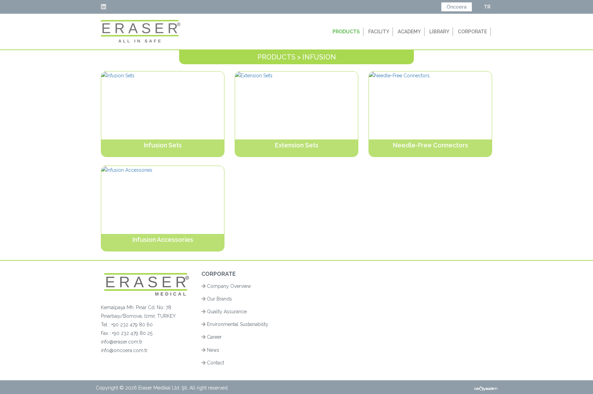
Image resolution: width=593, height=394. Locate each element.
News (212, 350)
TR (487, 7)
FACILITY (378, 31)
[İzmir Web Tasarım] (485, 388)
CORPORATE (472, 31)
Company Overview (228, 286)
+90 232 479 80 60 (132, 324)
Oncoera (456, 7)
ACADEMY (409, 31)
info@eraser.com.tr (121, 342)
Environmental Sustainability (237, 324)
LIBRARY (439, 31)
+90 (116, 333)
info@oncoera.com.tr (124, 350)
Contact (215, 362)
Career (214, 337)
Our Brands (219, 299)
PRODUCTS (346, 31)
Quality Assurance (226, 311)
